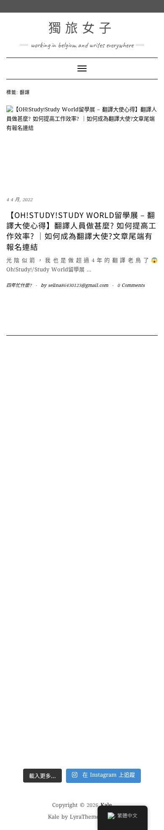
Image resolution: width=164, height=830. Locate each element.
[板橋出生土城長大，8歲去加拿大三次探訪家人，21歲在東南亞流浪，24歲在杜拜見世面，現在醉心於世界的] (82, 635)
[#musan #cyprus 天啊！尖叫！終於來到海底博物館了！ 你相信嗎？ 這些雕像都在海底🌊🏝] (82, 525)
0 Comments (131, 286)
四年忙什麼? (19, 286)
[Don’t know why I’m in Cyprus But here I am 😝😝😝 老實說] (82, 581)
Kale (53, 817)
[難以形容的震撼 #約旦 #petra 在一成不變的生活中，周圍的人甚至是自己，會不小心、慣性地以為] (82, 714)
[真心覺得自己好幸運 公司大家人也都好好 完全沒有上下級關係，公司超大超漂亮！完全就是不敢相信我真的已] (82, 431)
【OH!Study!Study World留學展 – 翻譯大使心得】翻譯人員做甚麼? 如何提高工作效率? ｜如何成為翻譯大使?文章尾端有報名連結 (81, 230)
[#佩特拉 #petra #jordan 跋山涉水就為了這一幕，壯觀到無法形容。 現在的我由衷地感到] (82, 750)
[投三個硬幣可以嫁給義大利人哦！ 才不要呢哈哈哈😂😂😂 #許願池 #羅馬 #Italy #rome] (82, 494)
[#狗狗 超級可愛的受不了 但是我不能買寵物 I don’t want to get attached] (82, 384)
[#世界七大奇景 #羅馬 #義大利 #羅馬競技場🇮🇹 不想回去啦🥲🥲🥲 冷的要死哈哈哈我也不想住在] (82, 474)
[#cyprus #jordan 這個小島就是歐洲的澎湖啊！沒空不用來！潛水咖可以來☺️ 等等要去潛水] (82, 557)
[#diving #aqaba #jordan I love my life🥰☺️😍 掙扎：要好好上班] (82, 604)
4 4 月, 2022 (19, 200)
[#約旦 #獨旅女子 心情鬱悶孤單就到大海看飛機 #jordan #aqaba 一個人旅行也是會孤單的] (82, 675)
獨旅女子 (82, 28)
